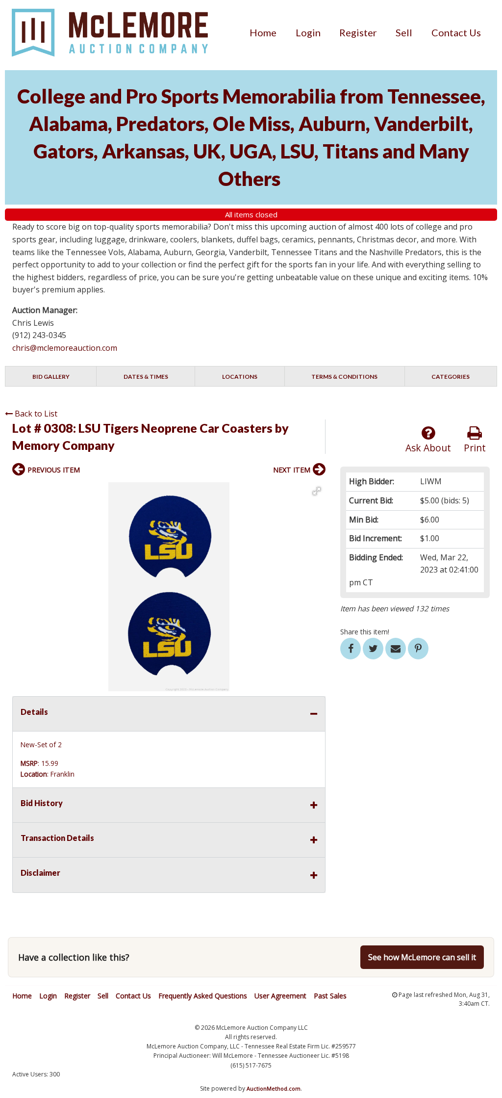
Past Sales (330, 995)
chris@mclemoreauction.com (64, 347)
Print (475, 447)
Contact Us (456, 32)
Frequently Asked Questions (202, 995)
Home (263, 32)
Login (308, 32)
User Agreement (280, 995)
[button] (317, 491)
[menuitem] (263, 32)
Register (358, 32)
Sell (404, 32)
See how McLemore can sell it (422, 957)
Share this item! (364, 631)
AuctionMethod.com (274, 1088)
